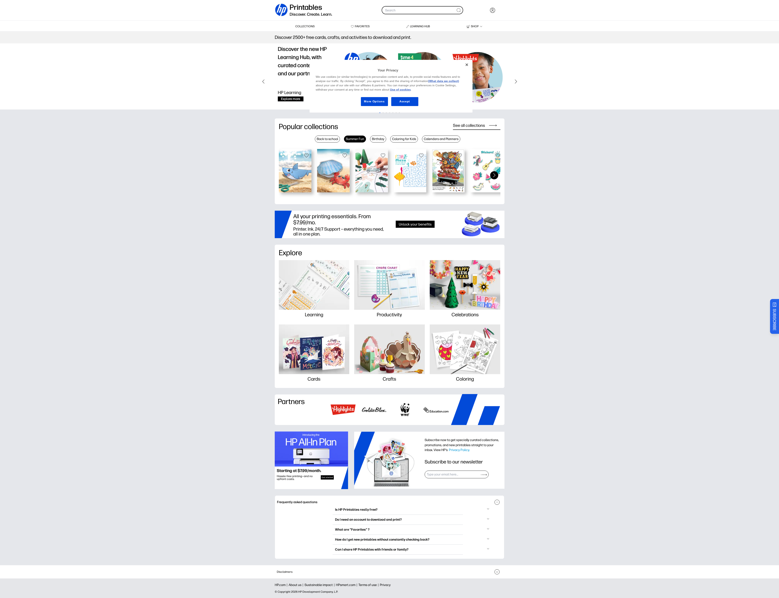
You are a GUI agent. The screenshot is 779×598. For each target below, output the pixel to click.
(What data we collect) (443, 81)
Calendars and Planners (441, 139)
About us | (296, 585)
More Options (374, 101)
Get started (327, 477)
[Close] (466, 64)
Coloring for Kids (404, 139)
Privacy (385, 585)
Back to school (327, 139)
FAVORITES (362, 26)
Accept (404, 101)
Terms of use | (369, 585)
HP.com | (282, 585)
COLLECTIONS (305, 26)
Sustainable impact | (320, 585)
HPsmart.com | (347, 585)
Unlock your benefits (415, 224)
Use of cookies (400, 89)
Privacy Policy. (459, 450)
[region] (391, 86)
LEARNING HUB (420, 26)
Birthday (378, 139)
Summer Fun (355, 139)
